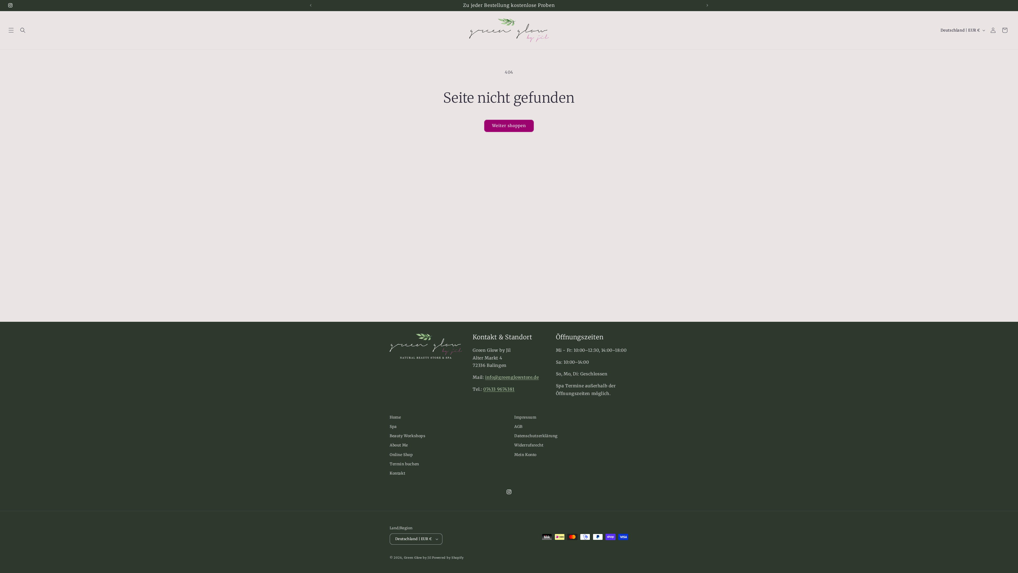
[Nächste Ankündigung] (707, 5)
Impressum (525, 417)
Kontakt (397, 473)
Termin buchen (404, 464)
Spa (393, 426)
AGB (518, 426)
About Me (399, 445)
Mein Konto (525, 454)
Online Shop (401, 454)
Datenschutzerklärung (536, 435)
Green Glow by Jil (417, 557)
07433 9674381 (499, 389)
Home (395, 417)
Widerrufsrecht (528, 445)
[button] (11, 30)
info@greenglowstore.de (512, 377)
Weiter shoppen (509, 125)
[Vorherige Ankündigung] (311, 5)
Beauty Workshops (407, 435)
